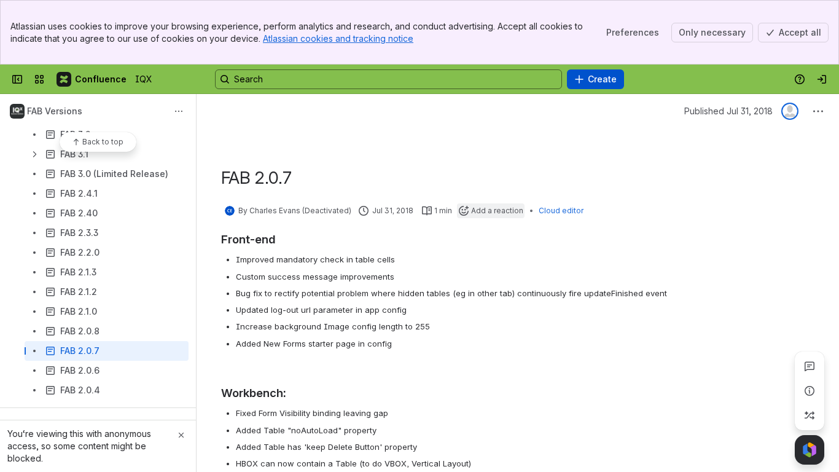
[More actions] (178, 111)
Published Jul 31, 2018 (728, 111)
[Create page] (809, 415)
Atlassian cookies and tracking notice (338, 38)
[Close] (181, 435)
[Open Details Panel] (809, 391)
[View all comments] (809, 366)
